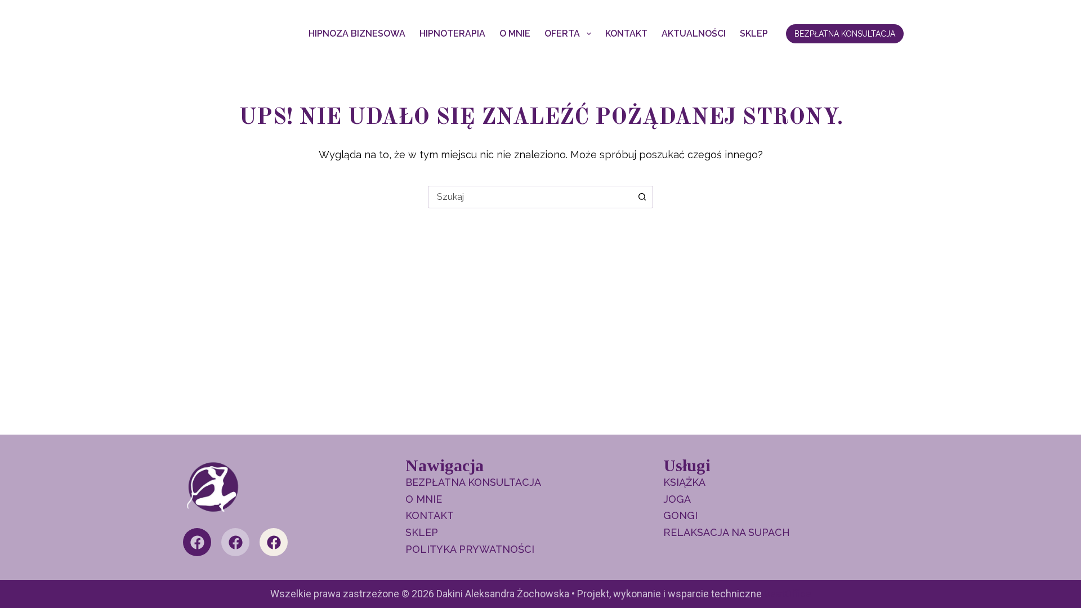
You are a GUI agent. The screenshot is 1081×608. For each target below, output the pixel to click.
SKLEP (754, 33)
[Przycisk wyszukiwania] (642, 197)
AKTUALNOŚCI (694, 33)
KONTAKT (626, 33)
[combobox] (529, 197)
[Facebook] (197, 542)
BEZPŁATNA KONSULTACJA (844, 33)
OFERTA (562, 33)
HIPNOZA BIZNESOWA (357, 33)
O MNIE (514, 33)
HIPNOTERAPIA (452, 33)
